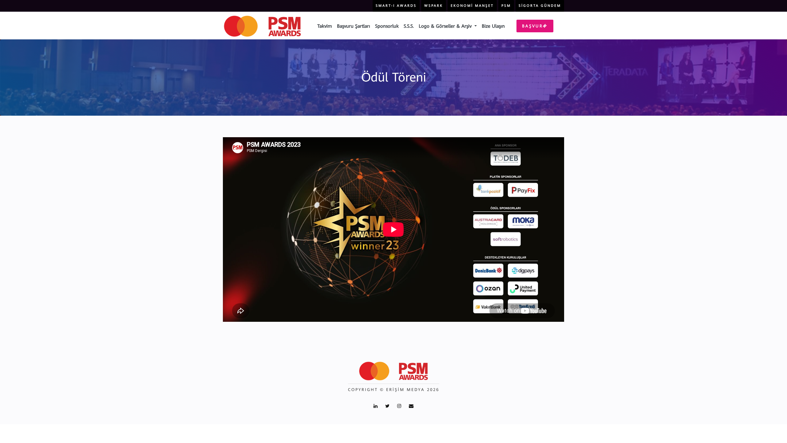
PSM (506, 6)
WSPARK (433, 6)
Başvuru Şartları (353, 26)
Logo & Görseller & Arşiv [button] (446, 26)
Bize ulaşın (493, 26)
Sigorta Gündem (540, 6)
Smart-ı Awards (396, 6)
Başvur (532, 26)
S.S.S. (409, 26)
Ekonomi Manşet (472, 6)
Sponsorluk (387, 26)
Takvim (324, 26)
